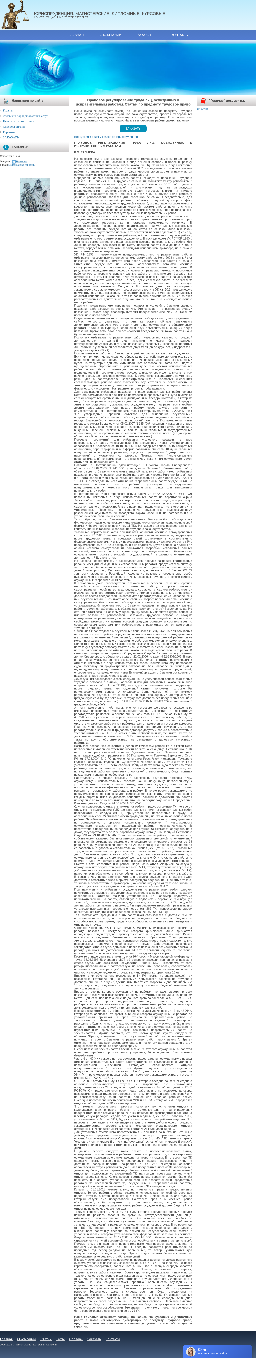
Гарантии (9, 132)
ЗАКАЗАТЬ (11, 137)
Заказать (145, 35)
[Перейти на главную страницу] (17, 15)
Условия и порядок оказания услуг (25, 115)
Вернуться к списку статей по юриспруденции (106, 136)
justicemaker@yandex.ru (21, 165)
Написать (21, 161)
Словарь (76, 1339)
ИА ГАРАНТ (202, 109)
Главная (76, 35)
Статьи (46, 1339)
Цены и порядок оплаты (18, 121)
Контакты (180, 35)
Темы (60, 1339)
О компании (111, 35)
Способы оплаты (14, 126)
